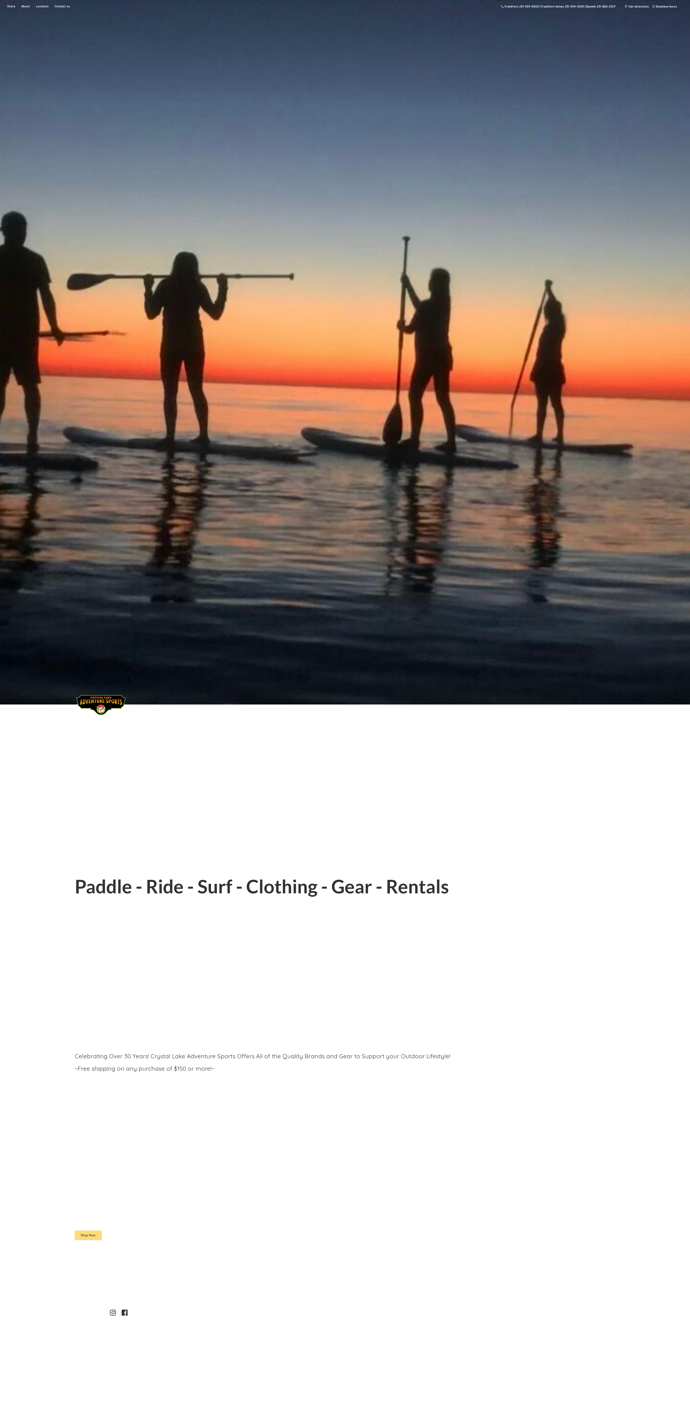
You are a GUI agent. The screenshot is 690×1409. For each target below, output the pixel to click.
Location (42, 6)
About (25, 6)
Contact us (62, 6)
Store (11, 6)
